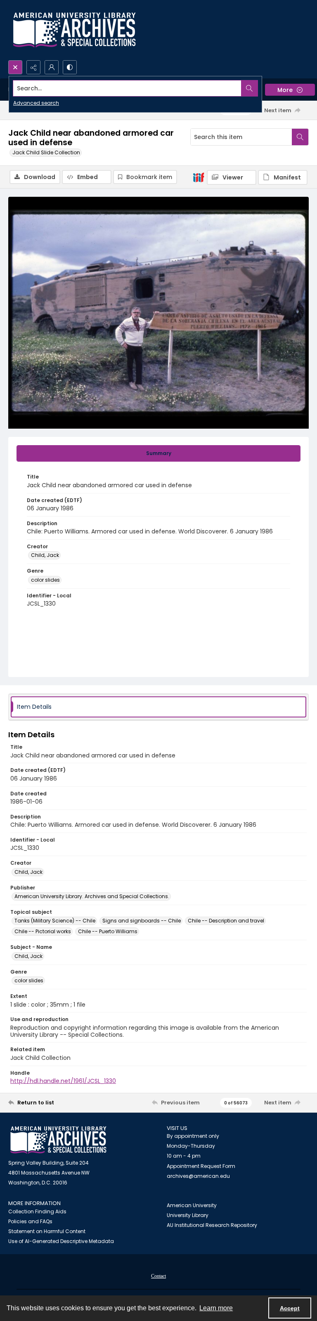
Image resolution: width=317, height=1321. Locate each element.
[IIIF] (198, 177)
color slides (45, 579)
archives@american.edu (198, 1175)
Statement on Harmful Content (46, 1231)
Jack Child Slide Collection (46, 152)
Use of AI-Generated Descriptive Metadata (61, 1241)
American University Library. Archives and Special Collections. (91, 896)
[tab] (158, 453)
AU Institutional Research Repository (212, 1225)
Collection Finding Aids (37, 1211)
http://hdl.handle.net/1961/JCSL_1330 (63, 1081)
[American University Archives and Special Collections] (58, 1140)
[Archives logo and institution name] (74, 30)
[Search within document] (300, 137)
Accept (290, 1308)
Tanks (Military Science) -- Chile (54, 920)
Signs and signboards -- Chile (141, 920)
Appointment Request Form (201, 1166)
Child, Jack (45, 555)
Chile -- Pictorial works (42, 931)
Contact (158, 1276)
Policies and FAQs (30, 1221)
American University (192, 1205)
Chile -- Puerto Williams (107, 931)
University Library (187, 1215)
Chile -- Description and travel (226, 920)
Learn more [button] (216, 1308)
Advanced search (36, 102)
